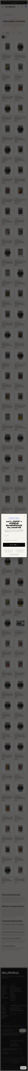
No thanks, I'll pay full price (14, 554)
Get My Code (13, 544)
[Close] (24, 516)
